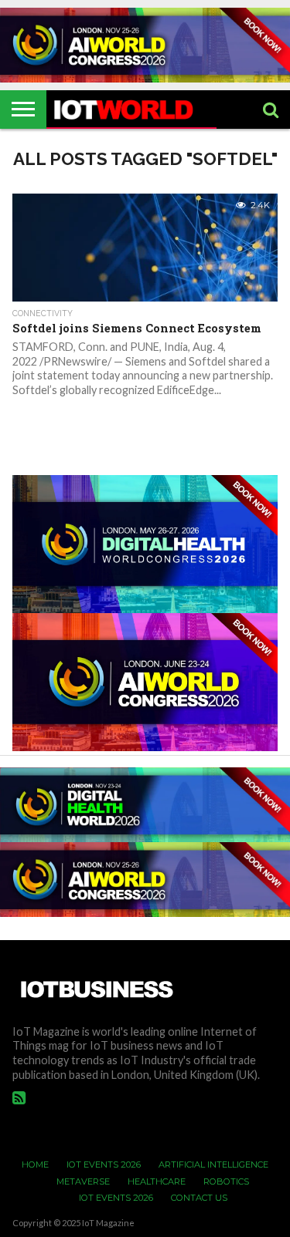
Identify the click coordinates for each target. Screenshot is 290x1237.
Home (35, 1164)
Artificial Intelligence (213, 1164)
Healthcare (157, 1181)
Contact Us (199, 1197)
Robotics (226, 1181)
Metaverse (83, 1181)
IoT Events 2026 (104, 1164)
